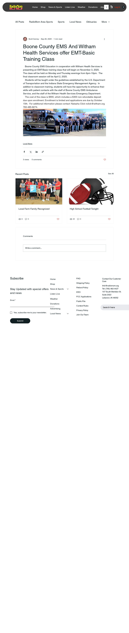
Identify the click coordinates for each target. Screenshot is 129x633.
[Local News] (68, 313)
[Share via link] (43, 152)
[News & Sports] (68, 288)
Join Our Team (82, 314)
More (104, 21)
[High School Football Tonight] (90, 191)
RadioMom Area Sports (41, 21)
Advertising (55, 308)
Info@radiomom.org (110, 285)
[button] (123, 7)
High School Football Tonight (84, 208)
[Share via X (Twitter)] (30, 152)
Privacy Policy (82, 310)
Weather (54, 299)
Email (13, 300)
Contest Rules (82, 306)
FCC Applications (83, 296)
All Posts (19, 21)
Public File (80, 301)
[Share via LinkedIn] (36, 152)
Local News (75, 21)
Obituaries (91, 21)
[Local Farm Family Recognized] (38, 191)
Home (53, 279)
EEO (78, 292)
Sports (61, 21)
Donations (54, 304)
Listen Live (55, 294)
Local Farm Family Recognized (34, 208)
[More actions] (104, 39)
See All (111, 174)
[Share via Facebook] (24, 152)
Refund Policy (82, 287)
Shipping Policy (82, 283)
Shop (52, 284)
